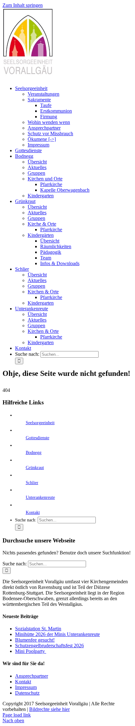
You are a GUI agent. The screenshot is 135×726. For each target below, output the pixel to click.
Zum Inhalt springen (23, 5)
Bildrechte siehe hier (49, 709)
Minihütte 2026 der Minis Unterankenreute (57, 634)
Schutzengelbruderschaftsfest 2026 (49, 645)
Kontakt (33, 512)
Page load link (17, 715)
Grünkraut (35, 467)
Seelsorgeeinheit (40, 422)
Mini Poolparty (30, 651)
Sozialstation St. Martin (38, 628)
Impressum (26, 687)
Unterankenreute (40, 497)
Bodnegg (33, 452)
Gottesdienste (37, 437)
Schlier (32, 482)
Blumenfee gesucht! (35, 640)
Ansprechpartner (31, 676)
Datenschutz (27, 693)
